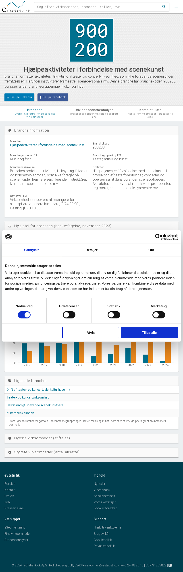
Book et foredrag (105, 508)
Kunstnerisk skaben (20, 413)
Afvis (91, 333)
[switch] (69, 314)
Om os (9, 496)
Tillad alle (149, 333)
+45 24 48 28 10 (132, 565)
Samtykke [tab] (32, 250)
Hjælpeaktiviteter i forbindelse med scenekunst (47, 145)
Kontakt (9, 490)
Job (7, 502)
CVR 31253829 (156, 565)
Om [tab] (151, 250)
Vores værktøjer (105, 502)
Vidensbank (102, 490)
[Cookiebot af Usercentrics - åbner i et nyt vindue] (158, 236)
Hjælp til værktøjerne (107, 527)
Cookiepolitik (103, 540)
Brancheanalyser (16, 540)
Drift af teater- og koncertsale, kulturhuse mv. (39, 389)
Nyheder (99, 483)
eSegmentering (14, 527)
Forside (9, 483)
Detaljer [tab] (91, 250)
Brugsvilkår (102, 533)
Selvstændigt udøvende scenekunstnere (35, 405)
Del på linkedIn (21, 97)
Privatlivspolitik (104, 546)
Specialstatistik (104, 496)
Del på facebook (54, 97)
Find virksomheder (17, 533)
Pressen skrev (14, 508)
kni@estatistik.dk (107, 565)
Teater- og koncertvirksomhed (28, 397)
